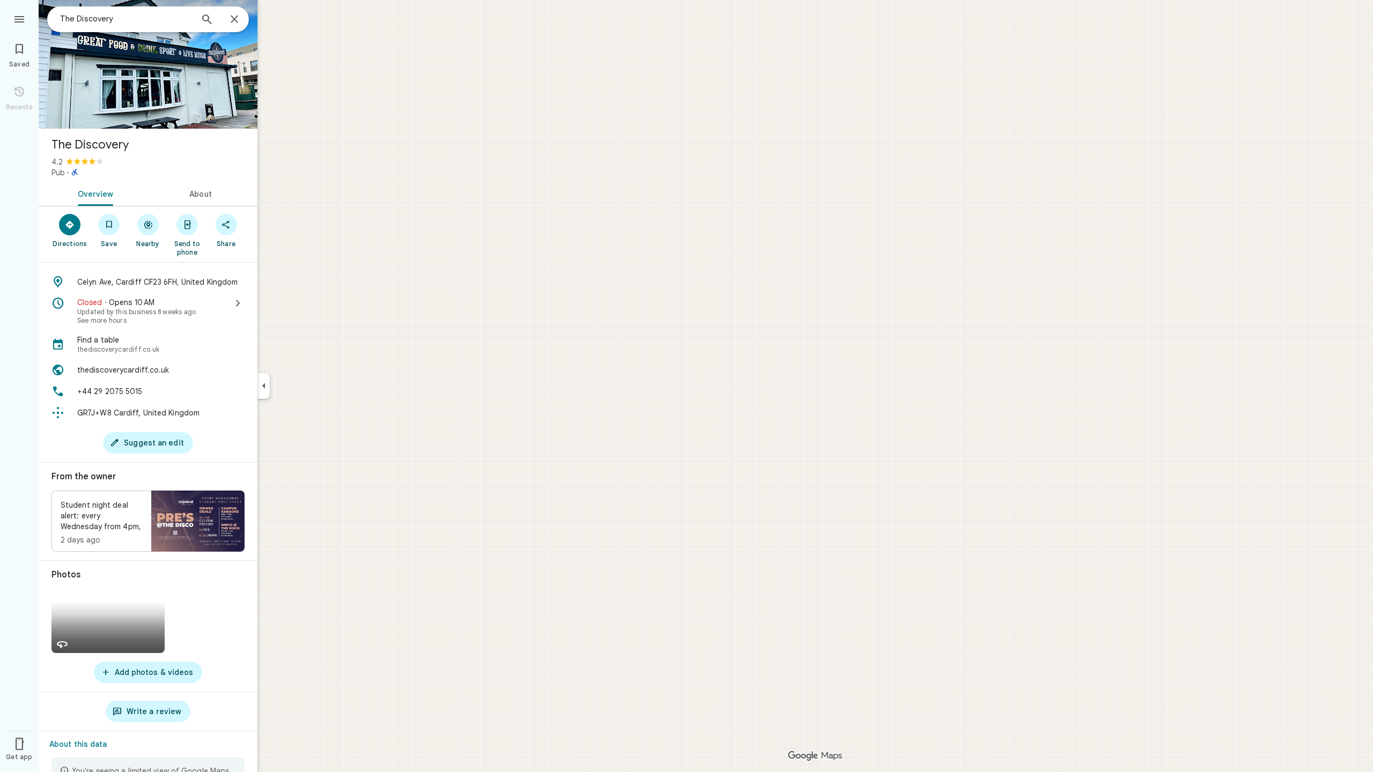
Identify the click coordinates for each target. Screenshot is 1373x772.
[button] (148, 521)
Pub (58, 172)
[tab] (93, 193)
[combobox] (126, 18)
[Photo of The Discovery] (148, 64)
